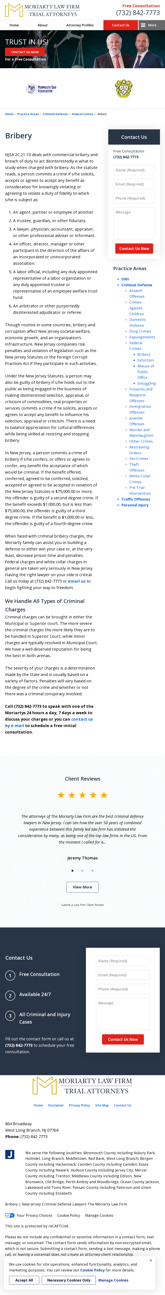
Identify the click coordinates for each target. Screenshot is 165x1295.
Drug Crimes (140, 331)
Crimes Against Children (136, 308)
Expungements (142, 337)
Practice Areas (28, 114)
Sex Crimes (138, 458)
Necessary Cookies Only (68, 1280)
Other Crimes (141, 441)
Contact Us (120, 25)
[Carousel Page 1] (72, 871)
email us (77, 581)
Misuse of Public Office (145, 372)
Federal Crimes (82, 114)
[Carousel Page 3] (93, 871)
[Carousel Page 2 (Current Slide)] (82, 871)
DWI (125, 279)
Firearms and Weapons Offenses (140, 395)
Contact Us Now (134, 248)
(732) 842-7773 (138, 12)
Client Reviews (82, 778)
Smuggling (146, 383)
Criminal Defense (55, 114)
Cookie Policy (68, 1215)
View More (82, 887)
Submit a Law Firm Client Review (82, 905)
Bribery (143, 354)
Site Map (102, 1105)
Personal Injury (134, 505)
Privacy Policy (79, 1105)
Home (14, 25)
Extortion (145, 360)
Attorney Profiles (80, 25)
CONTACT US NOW (25, 52)
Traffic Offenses (135, 499)
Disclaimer (56, 1105)
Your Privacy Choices (34, 1215)
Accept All (24, 1280)
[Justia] (9, 1154)
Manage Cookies (99, 1215)
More (152, 25)
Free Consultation (141, 5)
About (43, 25)
